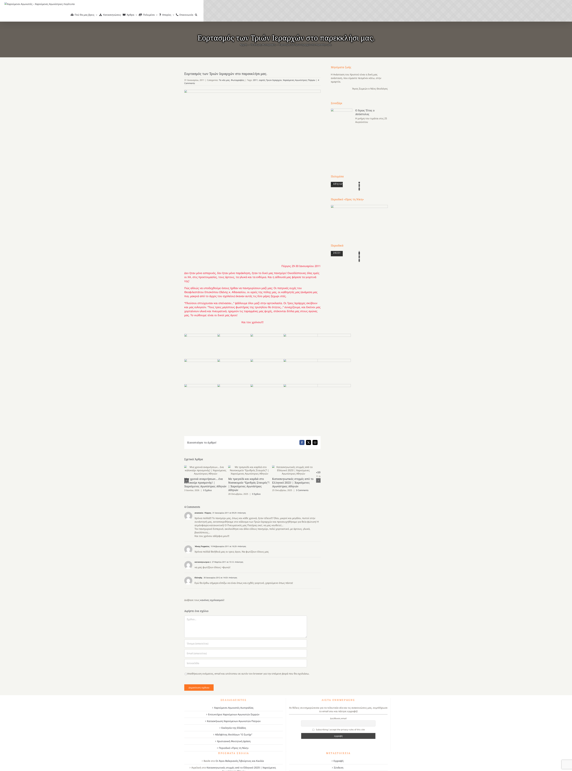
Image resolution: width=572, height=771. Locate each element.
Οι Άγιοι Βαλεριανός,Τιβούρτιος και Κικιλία (240, 757)
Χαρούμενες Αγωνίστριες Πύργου (299, 80)
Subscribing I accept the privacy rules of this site (340, 725)
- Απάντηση (241, 509)
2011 (255, 80)
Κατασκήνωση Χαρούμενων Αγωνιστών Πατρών (234, 717)
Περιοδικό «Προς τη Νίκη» (234, 744)
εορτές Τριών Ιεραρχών (270, 80)
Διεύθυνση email (338, 714)
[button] (196, 14)
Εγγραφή (338, 757)
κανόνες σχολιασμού (212, 596)
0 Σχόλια (207, 490)
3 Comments (306, 490)
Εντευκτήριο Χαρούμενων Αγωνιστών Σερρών (233, 710)
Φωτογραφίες (237, 80)
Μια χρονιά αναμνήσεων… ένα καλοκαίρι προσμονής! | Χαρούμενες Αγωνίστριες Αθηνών (206, 470)
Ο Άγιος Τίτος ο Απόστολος (365, 112)
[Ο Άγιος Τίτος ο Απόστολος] (341, 136)
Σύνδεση (338, 763)
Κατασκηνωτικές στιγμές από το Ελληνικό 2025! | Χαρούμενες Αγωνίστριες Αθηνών (298, 470)
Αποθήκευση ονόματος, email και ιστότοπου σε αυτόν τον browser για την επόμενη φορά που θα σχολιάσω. (248, 670)
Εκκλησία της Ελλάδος (233, 724)
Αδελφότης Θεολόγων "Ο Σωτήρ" (233, 730)
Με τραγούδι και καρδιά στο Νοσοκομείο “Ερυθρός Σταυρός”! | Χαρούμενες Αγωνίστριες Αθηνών (252, 470)
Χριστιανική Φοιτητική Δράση (234, 737)
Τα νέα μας (224, 80)
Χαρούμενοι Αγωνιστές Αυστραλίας (234, 704)
